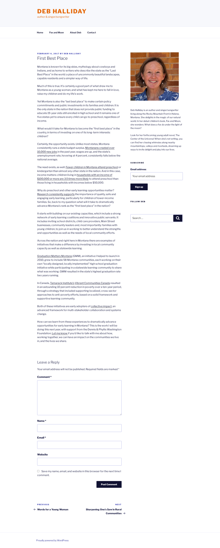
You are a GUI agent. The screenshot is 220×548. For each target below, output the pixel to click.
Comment (44, 376)
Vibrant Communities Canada (92, 283)
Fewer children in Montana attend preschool (92, 167)
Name (41, 420)
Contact (91, 32)
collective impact (101, 306)
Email (41, 437)
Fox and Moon (56, 32)
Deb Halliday (62, 11)
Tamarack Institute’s (62, 283)
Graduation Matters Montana (54, 256)
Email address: (138, 169)
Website (42, 454)
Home (40, 32)
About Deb (75, 32)
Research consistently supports (56, 194)
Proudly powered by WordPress (52, 540)
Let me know (60, 333)
